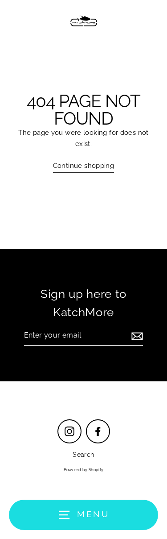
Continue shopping (83, 166)
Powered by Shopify (84, 470)
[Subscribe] (136, 336)
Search (83, 454)
